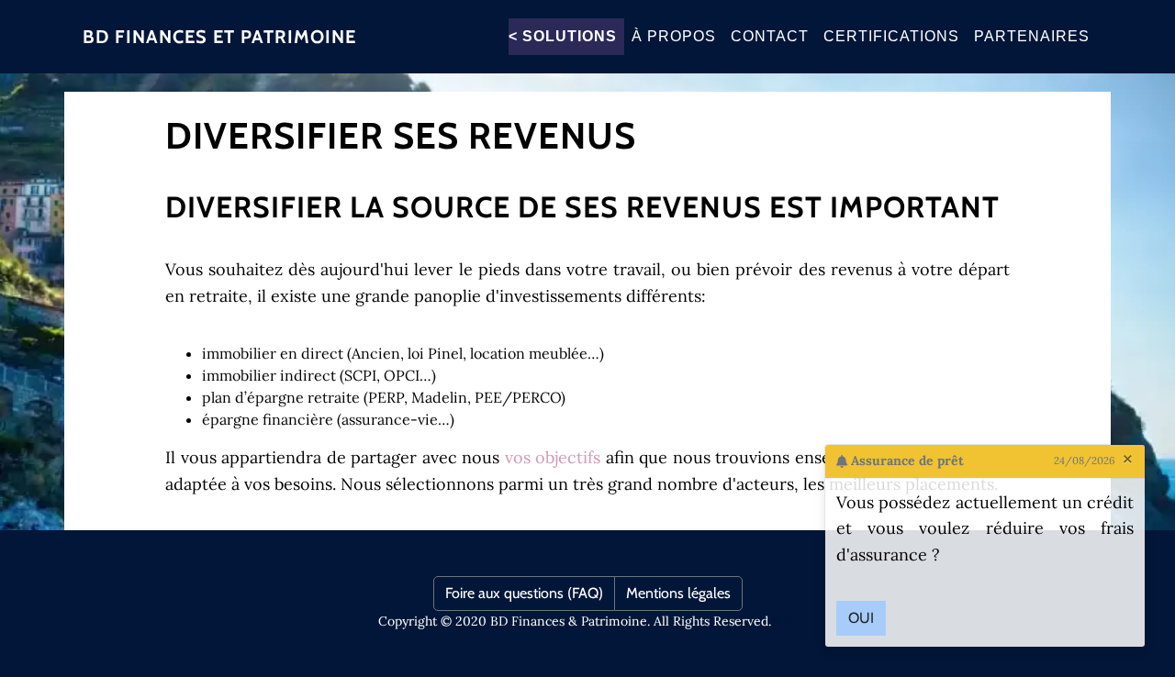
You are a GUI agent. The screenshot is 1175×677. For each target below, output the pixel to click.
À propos (674, 36)
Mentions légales (678, 593)
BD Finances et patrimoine (219, 37)
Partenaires (1032, 36)
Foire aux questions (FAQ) (524, 593)
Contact (770, 36)
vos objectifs (553, 457)
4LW (784, 621)
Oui (861, 618)
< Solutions (563, 36)
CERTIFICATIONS (891, 36)
